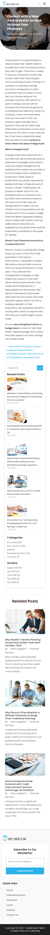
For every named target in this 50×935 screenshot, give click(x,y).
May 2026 (11, 578)
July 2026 (11, 571)
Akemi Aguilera (18, 33)
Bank (9, 549)
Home (10, 890)
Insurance (12, 900)
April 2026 (11, 582)
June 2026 (12, 575)
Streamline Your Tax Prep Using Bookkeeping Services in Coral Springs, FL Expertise (22, 523)
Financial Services (16, 37)
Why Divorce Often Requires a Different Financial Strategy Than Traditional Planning (22, 715)
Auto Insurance (14, 546)
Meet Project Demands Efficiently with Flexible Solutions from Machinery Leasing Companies (23, 461)
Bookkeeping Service (16, 553)
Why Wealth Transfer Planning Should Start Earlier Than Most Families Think (23, 642)
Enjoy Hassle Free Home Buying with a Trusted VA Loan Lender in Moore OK (24, 429)
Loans (10, 905)
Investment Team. (35, 928)
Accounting (12, 542)
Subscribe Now (25, 870)
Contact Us (12, 914)
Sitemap (35, 930)
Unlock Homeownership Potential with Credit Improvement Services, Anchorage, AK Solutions (19, 786)
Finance (11, 910)
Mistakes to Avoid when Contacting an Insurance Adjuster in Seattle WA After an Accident (25, 396)
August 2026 (13, 567)
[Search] (40, 368)
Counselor (12, 557)
